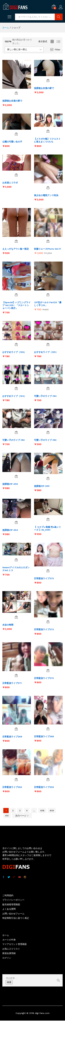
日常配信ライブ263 (12, 787)
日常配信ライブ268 (44, 736)
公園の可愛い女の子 (12, 141)
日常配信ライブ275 (44, 578)
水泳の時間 (7, 624)
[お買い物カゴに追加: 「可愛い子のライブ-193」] (16, 432)
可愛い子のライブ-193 (13, 440)
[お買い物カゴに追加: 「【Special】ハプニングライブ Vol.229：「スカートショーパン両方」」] (16, 294)
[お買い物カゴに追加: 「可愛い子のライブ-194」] (48, 388)
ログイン (6, 958)
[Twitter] (9, 877)
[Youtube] (19, 877)
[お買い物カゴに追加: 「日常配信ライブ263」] (16, 779)
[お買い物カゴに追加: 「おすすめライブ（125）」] (48, 344)
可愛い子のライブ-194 (45, 396)
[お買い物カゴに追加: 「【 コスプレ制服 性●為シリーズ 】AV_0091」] (48, 519)
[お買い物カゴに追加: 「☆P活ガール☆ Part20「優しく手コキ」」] (48, 294)
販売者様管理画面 (11, 904)
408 (42, 810)
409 (52, 810)
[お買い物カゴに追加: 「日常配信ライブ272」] (48, 621)
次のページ (21, 815)
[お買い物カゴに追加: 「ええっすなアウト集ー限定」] (16, 241)
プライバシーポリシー (13, 900)
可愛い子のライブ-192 (45, 440)
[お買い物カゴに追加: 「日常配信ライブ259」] (48, 779)
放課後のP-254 (10, 530)
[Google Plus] (14, 877)
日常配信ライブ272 (44, 629)
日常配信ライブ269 (12, 736)
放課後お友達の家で (12, 100)
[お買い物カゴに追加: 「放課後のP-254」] (16, 522)
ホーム (5, 935)
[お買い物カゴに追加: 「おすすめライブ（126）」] (16, 344)
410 (7, 815)
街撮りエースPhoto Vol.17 (47, 249)
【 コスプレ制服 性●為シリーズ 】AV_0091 (47, 528)
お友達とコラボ (10, 182)
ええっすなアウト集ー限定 (15, 249)
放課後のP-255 (42, 486)
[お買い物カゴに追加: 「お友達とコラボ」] (16, 175)
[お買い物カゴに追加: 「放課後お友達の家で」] (16, 93)
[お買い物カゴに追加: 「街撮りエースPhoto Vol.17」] (48, 241)
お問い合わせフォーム (13, 913)
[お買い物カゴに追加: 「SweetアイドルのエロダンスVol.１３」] (16, 559)
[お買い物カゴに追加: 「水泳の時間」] (16, 617)
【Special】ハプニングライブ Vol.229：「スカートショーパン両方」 (16, 305)
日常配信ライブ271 (12, 683)
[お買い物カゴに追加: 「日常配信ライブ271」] (16, 675)
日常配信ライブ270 (44, 678)
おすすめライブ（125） (46, 352)
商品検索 (59, 17)
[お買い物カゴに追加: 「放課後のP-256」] (16, 476)
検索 (9, 982)
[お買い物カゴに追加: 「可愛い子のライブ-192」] (48, 432)
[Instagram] (25, 877)
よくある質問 (9, 909)
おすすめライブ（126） (14, 352)
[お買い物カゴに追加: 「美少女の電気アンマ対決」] (48, 187)
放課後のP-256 (10, 484)
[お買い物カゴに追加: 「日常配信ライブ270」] (48, 670)
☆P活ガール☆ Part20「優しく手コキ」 (47, 303)
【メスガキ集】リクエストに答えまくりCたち (47, 140)
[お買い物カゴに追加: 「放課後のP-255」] (48, 478)
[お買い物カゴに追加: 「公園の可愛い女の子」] (16, 134)
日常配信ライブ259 (44, 787)
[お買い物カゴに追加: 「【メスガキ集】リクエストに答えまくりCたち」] (48, 131)
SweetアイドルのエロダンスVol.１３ (16, 569)
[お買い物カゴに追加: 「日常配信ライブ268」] (48, 728)
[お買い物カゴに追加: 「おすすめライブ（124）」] (16, 388)
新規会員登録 (9, 953)
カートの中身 (9, 939)
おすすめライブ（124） (14, 396)
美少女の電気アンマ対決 (46, 195)
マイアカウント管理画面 (14, 944)
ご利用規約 (7, 895)
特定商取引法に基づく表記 (15, 918)
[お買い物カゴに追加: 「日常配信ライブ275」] (48, 570)
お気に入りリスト (11, 948)
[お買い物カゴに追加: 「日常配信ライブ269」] (16, 729)
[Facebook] (3, 877)
